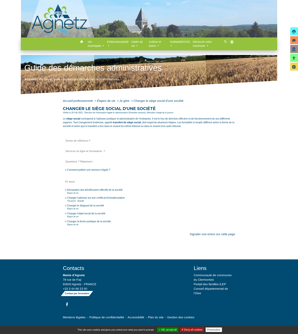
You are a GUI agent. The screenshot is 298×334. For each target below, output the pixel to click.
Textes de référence (76, 140)
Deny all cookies (192, 329)
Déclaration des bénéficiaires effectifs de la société (95, 190)
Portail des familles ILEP (210, 284)
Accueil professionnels (78, 100)
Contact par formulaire (77, 293)
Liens (200, 268)
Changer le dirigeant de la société (85, 205)
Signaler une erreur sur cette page (212, 234)
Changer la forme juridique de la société (89, 221)
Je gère (124, 100)
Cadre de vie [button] (137, 43)
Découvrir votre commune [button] (202, 43)
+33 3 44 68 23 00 (75, 288)
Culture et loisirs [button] (155, 43)
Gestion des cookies (180, 317)
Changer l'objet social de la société (86, 213)
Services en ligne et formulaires (84, 151)
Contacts (73, 268)
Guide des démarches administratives (91, 79)
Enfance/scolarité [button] (118, 41)
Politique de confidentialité (106, 317)
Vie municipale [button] (95, 43)
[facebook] (67, 304)
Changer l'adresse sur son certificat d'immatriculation (96, 197)
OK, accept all (169, 329)
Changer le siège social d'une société (158, 100)
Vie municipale (49, 79)
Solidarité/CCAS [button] (180, 41)
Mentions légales (74, 317)
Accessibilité (136, 317)
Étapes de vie (106, 100)
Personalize (213, 329)
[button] (81, 42)
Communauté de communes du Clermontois (213, 277)
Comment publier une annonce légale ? (88, 169)
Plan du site (156, 317)
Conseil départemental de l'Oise (211, 291)
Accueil (30, 79)
